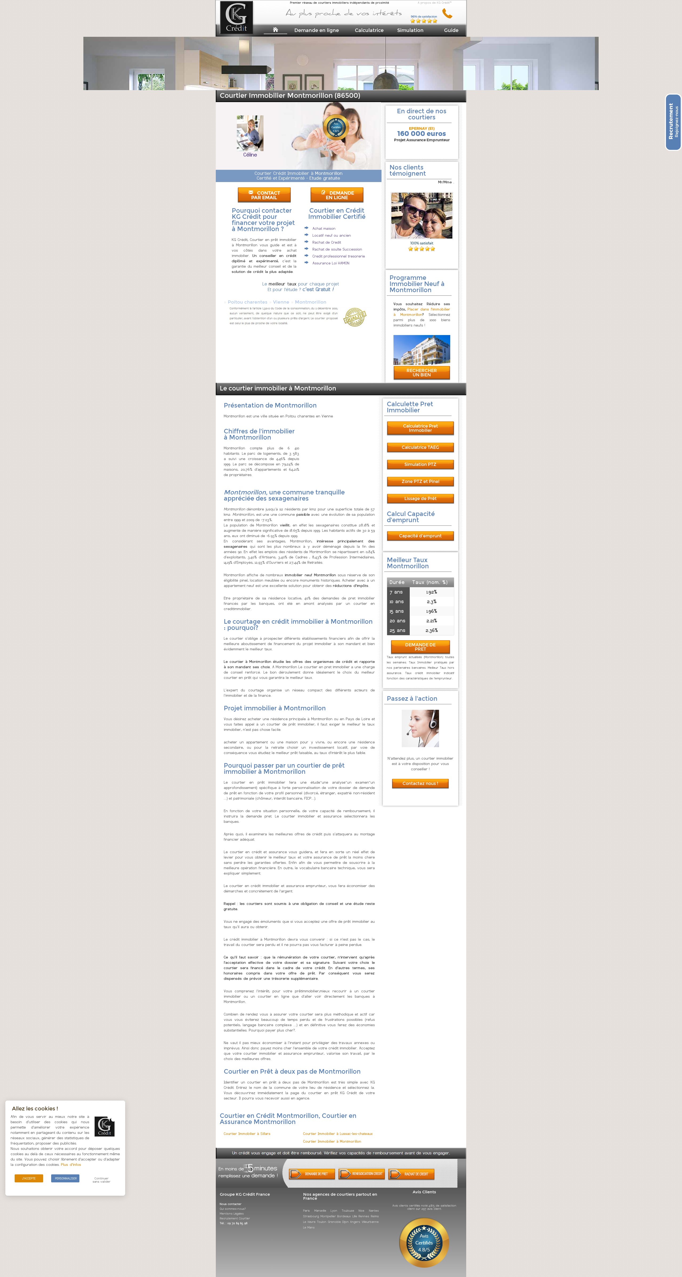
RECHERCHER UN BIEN (422, 372)
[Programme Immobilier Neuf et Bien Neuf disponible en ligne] (421, 363)
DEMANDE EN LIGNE (340, 195)
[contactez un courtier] (449, 17)
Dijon (345, 1221)
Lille (354, 1216)
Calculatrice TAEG (420, 447)
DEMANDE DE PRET (420, 647)
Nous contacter (231, 1204)
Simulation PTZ (420, 464)
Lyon (334, 1210)
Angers (355, 1221)
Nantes (374, 1210)
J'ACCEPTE (29, 1178)
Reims (375, 1216)
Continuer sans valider (102, 1180)
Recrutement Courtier (235, 1218)
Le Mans (309, 1227)
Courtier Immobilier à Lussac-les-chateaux (338, 1134)
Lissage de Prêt (420, 498)
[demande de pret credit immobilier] (312, 1178)
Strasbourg (311, 1216)
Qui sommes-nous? (233, 1208)
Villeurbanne (370, 1221)
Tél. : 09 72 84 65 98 (233, 1223)
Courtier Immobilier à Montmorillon (332, 1141)
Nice (361, 1210)
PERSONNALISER (66, 1178)
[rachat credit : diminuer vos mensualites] (411, 1179)
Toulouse (348, 1210)
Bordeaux (344, 1216)
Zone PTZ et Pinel (420, 481)
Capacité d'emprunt (420, 535)
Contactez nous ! (420, 783)
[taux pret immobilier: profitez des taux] (361, 1178)
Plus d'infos (71, 1164)
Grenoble (334, 1221)
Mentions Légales (232, 1213)
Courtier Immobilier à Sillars (247, 1134)
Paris (306, 1210)
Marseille (320, 1210)
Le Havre (309, 1221)
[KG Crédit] (243, 26)
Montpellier (328, 1216)
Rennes (364, 1216)
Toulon (321, 1221)
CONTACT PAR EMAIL (265, 195)
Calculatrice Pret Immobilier (420, 428)
